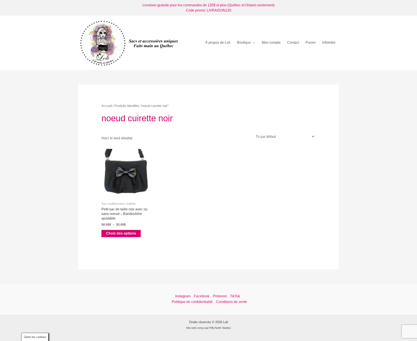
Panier (311, 42)
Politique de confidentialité (192, 302)
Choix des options (121, 233)
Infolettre (329, 42)
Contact (293, 42)
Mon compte (271, 42)
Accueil (106, 106)
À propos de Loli (217, 42)
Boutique (244, 42)
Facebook (201, 296)
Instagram (182, 296)
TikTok (235, 296)
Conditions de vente (231, 302)
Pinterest (220, 296)
